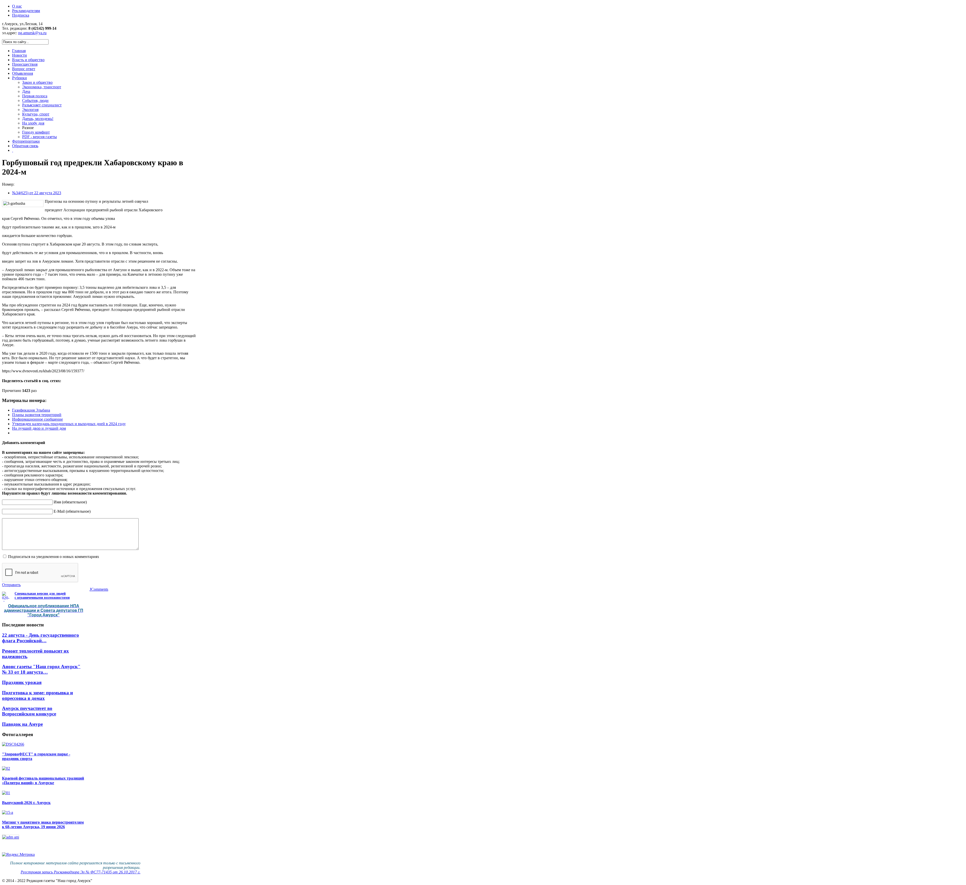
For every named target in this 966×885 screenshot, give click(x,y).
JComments (99, 589)
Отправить (11, 585)
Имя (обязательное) (70, 502)
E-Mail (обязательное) (72, 511)
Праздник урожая (22, 682)
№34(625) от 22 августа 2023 (36, 193)
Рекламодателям (26, 11)
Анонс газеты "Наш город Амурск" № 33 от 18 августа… (41, 669)
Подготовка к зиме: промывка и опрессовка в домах (37, 695)
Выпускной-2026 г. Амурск (26, 802)
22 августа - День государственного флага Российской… (40, 637)
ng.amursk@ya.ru (32, 33)
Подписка (20, 15)
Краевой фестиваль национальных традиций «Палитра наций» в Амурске (43, 780)
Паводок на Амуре (22, 724)
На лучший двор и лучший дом (39, 428)
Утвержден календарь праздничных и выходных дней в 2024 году (69, 424)
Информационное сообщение (37, 419)
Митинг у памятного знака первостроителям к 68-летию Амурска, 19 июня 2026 (43, 824)
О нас (17, 6)
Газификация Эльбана (31, 410)
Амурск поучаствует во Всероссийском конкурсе (29, 711)
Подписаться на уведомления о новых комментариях (53, 556)
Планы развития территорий (36, 415)
